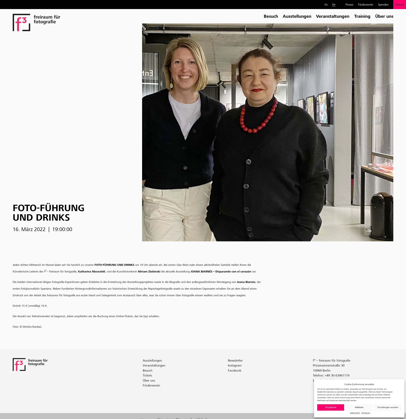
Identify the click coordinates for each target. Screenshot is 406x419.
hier (146, 316)
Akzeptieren (330, 407)
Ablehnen (359, 407)
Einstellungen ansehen (387, 407)
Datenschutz (355, 413)
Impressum (365, 413)
